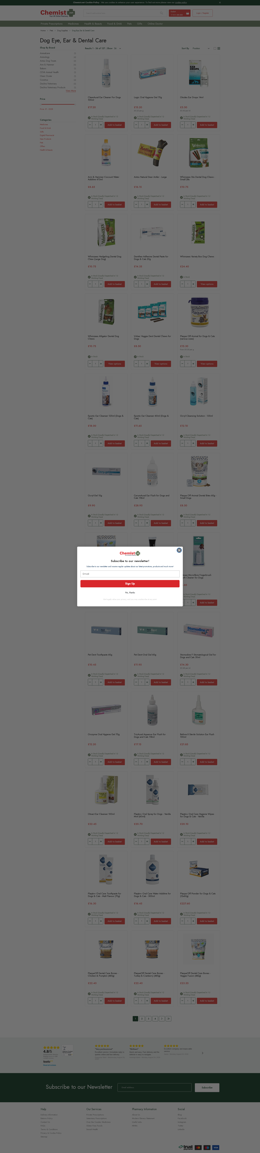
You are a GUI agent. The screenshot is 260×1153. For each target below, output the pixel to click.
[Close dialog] (179, 550)
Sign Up (130, 584)
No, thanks (130, 592)
